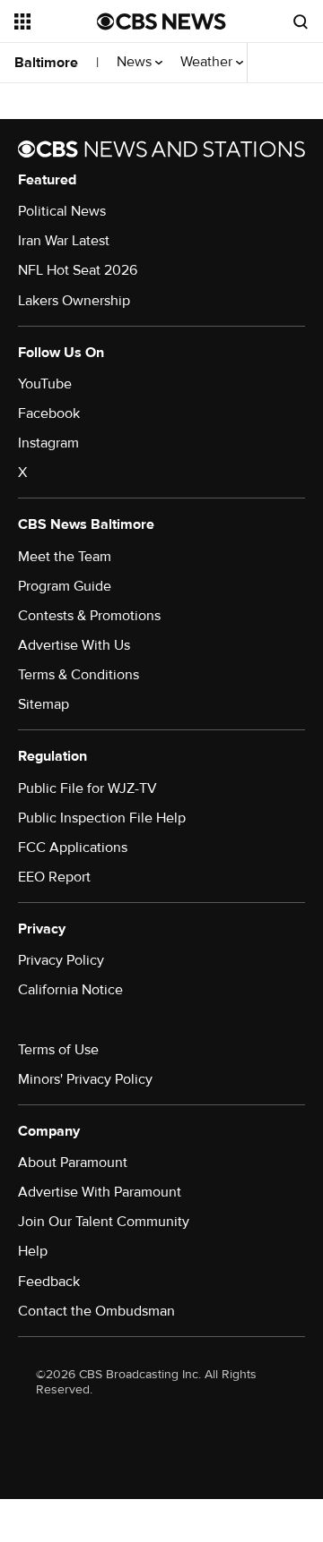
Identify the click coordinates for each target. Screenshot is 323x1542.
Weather (208, 62)
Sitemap (43, 704)
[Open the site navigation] (55, 21)
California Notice (70, 990)
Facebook (49, 413)
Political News (62, 211)
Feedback (49, 1281)
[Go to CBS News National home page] (161, 21)
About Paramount (72, 1162)
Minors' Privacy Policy (85, 1079)
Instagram (48, 443)
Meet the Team (64, 556)
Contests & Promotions (89, 616)
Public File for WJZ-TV (87, 788)
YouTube (45, 384)
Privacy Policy (61, 960)
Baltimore (46, 63)
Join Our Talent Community (103, 1221)
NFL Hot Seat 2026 (77, 270)
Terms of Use (58, 1050)
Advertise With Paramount (99, 1192)
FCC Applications (72, 847)
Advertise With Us (74, 645)
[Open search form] (300, 21)
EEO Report (54, 877)
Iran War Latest (63, 241)
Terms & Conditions (78, 675)
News (136, 62)
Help (33, 1251)
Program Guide (64, 586)
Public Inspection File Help (102, 818)
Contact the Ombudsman (96, 1311)
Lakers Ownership (74, 301)
